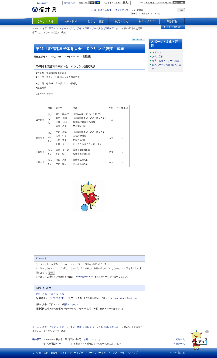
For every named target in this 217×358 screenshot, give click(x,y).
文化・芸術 (157, 56)
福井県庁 (36, 339)
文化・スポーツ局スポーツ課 (50, 294)
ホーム (35, 28)
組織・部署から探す (102, 10)
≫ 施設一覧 (179, 343)
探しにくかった (71, 268)
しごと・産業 (96, 21)
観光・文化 (121, 21)
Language (42, 3)
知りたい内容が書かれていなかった (102, 268)
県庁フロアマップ (129, 352)
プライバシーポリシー (90, 352)
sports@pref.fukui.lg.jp (87, 276)
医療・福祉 (70, 21)
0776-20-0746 (57, 298)
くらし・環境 (45, 21)
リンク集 (36, 352)
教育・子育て (147, 21)
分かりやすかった (49, 268)
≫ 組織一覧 (179, 339)
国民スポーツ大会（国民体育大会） (103, 28)
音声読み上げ (70, 3)
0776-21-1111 (63, 343)
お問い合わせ (50, 352)
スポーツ (156, 52)
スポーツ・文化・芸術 (70, 28)
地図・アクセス (71, 304)
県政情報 (172, 21)
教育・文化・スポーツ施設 (165, 60)
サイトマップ (121, 10)
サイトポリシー (68, 352)
